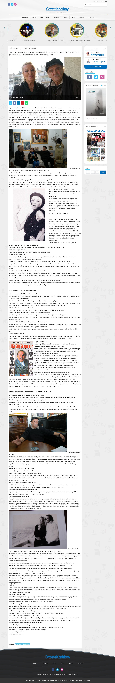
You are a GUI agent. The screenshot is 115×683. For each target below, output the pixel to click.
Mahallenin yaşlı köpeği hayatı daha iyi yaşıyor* (97, 55)
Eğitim (81, 17)
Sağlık (65, 17)
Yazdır (77, 97)
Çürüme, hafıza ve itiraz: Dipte (45, 40)
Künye (62, 663)
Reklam (54, 663)
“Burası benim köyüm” (19, 40)
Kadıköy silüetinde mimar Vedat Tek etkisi (70, 41)
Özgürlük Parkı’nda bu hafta (95, 40)
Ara (103, 172)
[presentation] (4, 28)
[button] (101, 85)
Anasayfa (35, 663)
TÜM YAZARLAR (96, 67)
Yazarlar (91, 17)
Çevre (56, 17)
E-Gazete (45, 663)
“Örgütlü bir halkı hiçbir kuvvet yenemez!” (98, 62)
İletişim (71, 663)
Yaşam (34, 17)
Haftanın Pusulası (92, 119)
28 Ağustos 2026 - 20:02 (100, 1)
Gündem (25, 17)
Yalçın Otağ (27, 644)
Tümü (104, 49)
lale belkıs (19, 644)
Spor (73, 17)
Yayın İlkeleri (80, 663)
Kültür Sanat (45, 17)
